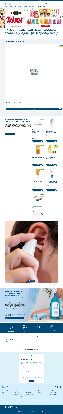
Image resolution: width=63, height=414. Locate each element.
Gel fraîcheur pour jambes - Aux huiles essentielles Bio (51, 183)
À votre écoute (29, 390)
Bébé (3, 392)
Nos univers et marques (53, 396)
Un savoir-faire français (53, 392)
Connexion (41, 3)
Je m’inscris (31, 380)
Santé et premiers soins (17, 394)
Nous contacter (28, 392)
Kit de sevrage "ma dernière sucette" (13, 102)
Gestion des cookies (29, 399)
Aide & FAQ (56, 2)
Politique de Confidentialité (18, 411)
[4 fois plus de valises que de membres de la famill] (27, 345)
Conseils (15, 390)
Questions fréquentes (29, 394)
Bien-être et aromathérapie (18, 396)
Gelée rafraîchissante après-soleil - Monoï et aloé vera (51, 132)
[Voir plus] (31, 17)
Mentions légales (49, 411)
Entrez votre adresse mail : (25, 371)
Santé (3, 394)
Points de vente (55, 3)
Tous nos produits (10, 133)
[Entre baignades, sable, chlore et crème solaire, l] (36, 345)
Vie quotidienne (16, 399)
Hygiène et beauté (5, 396)
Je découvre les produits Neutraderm (14, 318)
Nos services (40, 390)
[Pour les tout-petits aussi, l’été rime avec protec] (9, 345)
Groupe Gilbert (55, 407)
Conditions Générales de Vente (36, 411)
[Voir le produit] (34, 72)
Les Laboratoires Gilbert (54, 390)
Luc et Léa (7, 101)
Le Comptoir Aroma (49, 179)
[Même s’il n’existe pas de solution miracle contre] (45, 345)
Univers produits (5, 390)
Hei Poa (47, 129)
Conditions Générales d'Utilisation (27, 411)
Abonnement (40, 392)
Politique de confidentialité (34, 377)
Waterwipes (34, 129)
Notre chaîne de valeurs (53, 394)
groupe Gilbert (11, 298)
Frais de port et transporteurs (30, 398)
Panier (47, 3)
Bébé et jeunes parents (17, 392)
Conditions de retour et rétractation (31, 396)
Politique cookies (54, 411)
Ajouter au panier (33, 109)
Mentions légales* (24, 378)
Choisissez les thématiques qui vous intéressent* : (29, 365)
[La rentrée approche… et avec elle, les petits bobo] (18, 345)
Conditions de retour (43, 411)
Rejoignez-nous (17, 407)
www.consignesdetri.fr (18, 410)
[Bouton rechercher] (33, 3)
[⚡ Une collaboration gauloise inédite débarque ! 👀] (54, 345)
